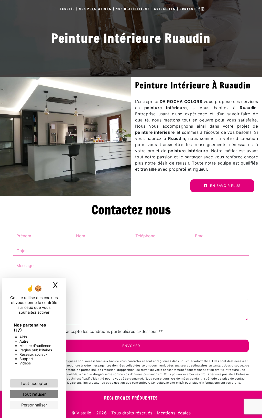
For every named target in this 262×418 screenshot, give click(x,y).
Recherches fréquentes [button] (131, 398)
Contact (187, 9)
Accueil (67, 9)
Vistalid (84, 412)
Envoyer (131, 346)
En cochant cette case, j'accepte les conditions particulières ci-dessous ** (90, 331)
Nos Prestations (95, 9)
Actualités (164, 9)
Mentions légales (173, 412)
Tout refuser (34, 394)
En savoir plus (225, 185)
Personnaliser (34, 404)
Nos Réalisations (133, 9)
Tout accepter (34, 383)
